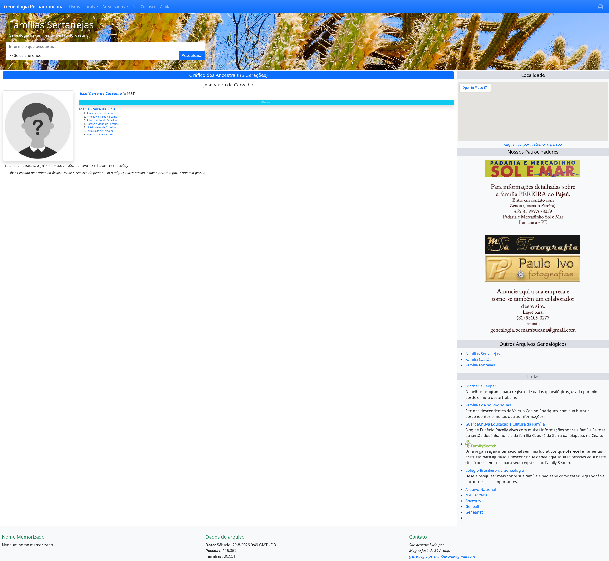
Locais (90, 6)
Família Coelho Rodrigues (488, 405)
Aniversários (114, 6)
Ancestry (473, 500)
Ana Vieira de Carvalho (100, 113)
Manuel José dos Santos (100, 134)
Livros (74, 6)
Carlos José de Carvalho (100, 131)
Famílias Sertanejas (482, 353)
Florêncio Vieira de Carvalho (103, 123)
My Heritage (476, 495)
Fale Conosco (144, 6)
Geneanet (474, 512)
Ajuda (165, 6)
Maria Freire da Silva (97, 109)
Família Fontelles (480, 365)
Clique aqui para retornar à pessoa (533, 144)
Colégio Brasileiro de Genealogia (494, 470)
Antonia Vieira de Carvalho (102, 116)
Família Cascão (478, 359)
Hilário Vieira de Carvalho (102, 127)
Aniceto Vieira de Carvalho (102, 120)
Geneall (472, 506)
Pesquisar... (192, 55)
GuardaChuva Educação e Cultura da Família (505, 424)
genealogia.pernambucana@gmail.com (442, 556)
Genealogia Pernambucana (34, 6)
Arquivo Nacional (480, 489)
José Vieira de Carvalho (101, 93)
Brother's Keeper (480, 386)
